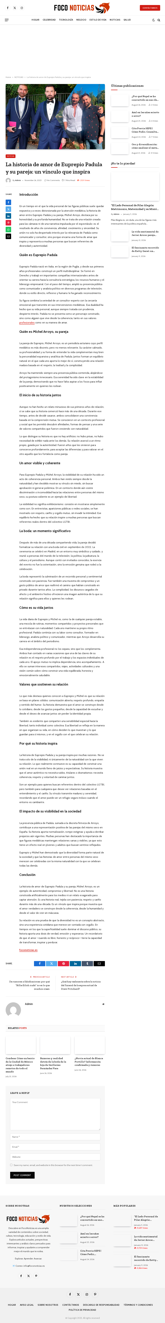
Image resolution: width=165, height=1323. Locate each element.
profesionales (27, 322)
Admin (18, 180)
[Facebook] (8, 202)
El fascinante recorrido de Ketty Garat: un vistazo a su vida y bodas (145, 249)
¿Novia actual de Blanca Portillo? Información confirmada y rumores (89, 1061)
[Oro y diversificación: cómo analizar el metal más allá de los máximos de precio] (120, 148)
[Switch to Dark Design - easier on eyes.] (153, 20)
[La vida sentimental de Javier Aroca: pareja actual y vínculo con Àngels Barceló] (120, 236)
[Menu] (7, 20)
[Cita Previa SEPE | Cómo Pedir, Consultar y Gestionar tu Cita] (120, 132)
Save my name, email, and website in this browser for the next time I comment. (53, 1165)
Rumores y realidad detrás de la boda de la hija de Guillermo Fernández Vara (53, 1063)
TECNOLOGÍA (66, 20)
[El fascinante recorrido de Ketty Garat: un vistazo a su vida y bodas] (120, 252)
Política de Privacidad (82, 1310)
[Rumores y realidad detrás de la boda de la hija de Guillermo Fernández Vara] (55, 1045)
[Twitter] (8, 209)
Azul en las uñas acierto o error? (145, 114)
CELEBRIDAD (49, 20)
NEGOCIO (81, 20)
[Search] (158, 20)
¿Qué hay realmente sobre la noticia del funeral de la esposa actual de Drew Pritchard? (81, 985)
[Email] (8, 236)
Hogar (35, 20)
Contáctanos (150, 8)
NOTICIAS (115, 20)
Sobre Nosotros (48, 1305)
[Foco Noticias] (82, 8)
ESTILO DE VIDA (98, 20)
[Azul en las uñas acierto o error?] (120, 116)
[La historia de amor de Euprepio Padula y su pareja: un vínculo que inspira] (55, 116)
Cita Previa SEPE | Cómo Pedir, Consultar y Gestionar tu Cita (145, 130)
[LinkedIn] (8, 216)
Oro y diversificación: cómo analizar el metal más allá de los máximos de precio (145, 146)
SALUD (127, 20)
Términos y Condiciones (138, 1305)
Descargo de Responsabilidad (101, 1305)
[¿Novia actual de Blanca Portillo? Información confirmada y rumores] (90, 1045)
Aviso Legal (27, 1305)
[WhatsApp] (8, 229)
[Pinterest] (8, 222)
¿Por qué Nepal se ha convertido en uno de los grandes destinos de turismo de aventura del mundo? (145, 98)
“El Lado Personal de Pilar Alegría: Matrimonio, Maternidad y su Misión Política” (135, 207)
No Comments (53, 180)
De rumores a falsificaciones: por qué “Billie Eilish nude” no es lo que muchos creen (29, 985)
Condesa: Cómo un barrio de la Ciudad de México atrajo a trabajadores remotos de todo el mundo (20, 1065)
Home (8, 77)
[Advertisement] (82, 50)
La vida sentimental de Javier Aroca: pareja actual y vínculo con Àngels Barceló (145, 233)
